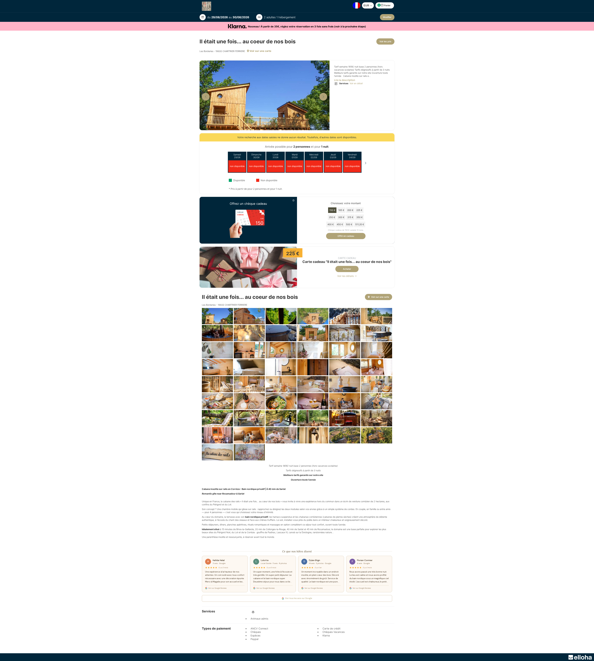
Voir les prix (385, 41)
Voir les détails (345, 276)
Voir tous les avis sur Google (298, 598)
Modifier (387, 17)
